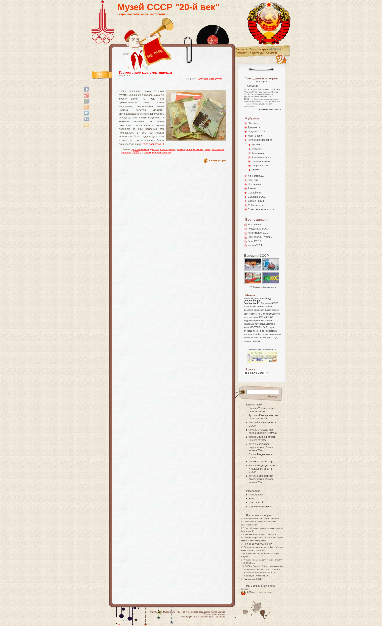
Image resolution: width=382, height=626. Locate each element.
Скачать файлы (257, 201)
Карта (264, 49)
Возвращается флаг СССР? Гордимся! (262, 569)
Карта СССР (255, 245)
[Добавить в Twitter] (86, 113)
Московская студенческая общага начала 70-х (261, 447)
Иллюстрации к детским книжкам (145, 72)
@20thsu (251, 592)
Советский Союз (252, 306)
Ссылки (271, 52)
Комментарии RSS (209, 616)
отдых (271, 327)
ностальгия (218, 149)
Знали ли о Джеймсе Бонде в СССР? (262, 572)
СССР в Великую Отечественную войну (264, 566)
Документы (254, 127)
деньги (275, 310)
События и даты (257, 205)
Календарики (258, 153)
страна (268, 337)
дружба (276, 314)
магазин (271, 324)
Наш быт (253, 180)
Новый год (265, 298)
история (263, 320)
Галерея (241, 52)
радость (267, 334)
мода (246, 327)
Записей (256, 502)
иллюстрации (167, 149)
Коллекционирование (260, 140)
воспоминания (251, 310)
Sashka (221, 612)
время (262, 310)
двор (268, 310)
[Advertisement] (167, 86)
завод (255, 317)
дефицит (267, 314)
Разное (252, 188)
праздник (272, 331)
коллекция (249, 324)
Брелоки (256, 145)
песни (256, 331)
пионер (263, 331)
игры (255, 320)
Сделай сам (254, 192)
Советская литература (209, 79)
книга (207, 149)
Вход (251, 498)
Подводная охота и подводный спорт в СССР (263, 468)
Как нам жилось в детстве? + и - (260, 534)
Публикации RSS (188, 616)
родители (276, 334)
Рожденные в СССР (259, 228)
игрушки (248, 320)
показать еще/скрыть (270, 109)
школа (256, 341)
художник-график (161, 152)
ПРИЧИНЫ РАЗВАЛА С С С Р (258, 544)
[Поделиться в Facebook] (86, 89)
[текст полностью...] (153, 144)
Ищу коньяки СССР (253, 579)
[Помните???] (271, 284)
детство (154, 149)
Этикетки (256, 170)
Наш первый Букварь (260, 237)
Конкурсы (257, 52)
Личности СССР (257, 176)
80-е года (253, 123)
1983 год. (250, 563)
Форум (275, 49)
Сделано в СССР (257, 196)
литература (261, 324)
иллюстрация (184, 149)
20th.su (206, 614)
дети (247, 313)
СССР (136, 152)
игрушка (268, 317)
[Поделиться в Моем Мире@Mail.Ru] (86, 101)
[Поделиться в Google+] (86, 95)
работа (258, 334)
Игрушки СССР (256, 131)
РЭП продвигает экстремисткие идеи (261, 518)
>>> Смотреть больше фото (262, 287)
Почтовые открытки (261, 161)
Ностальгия (254, 184)
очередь (248, 331)
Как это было (255, 135)
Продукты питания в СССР (258, 576)
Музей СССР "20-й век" (168, 7)
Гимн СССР (254, 241)
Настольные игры (264, 461)
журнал (247, 317)
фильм (247, 341)
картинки (198, 149)
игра (260, 317)
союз (262, 337)
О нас (253, 49)
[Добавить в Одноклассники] (86, 107)
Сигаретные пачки (260, 165)
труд (275, 337)
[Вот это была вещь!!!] (271, 270)
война (269, 306)
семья (247, 337)
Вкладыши (257, 149)
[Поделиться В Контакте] (86, 119)
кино (270, 320)
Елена (252, 408)
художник (145, 152)
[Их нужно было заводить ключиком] (253, 270)
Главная (241, 49)
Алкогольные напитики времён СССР (264, 560)
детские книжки (140, 149)
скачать (255, 337)
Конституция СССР (259, 232)
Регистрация (256, 494)
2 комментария (217, 160)
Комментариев (260, 506)
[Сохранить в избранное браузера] (86, 125)
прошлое (126, 152)
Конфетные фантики (262, 157)
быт (263, 306)
